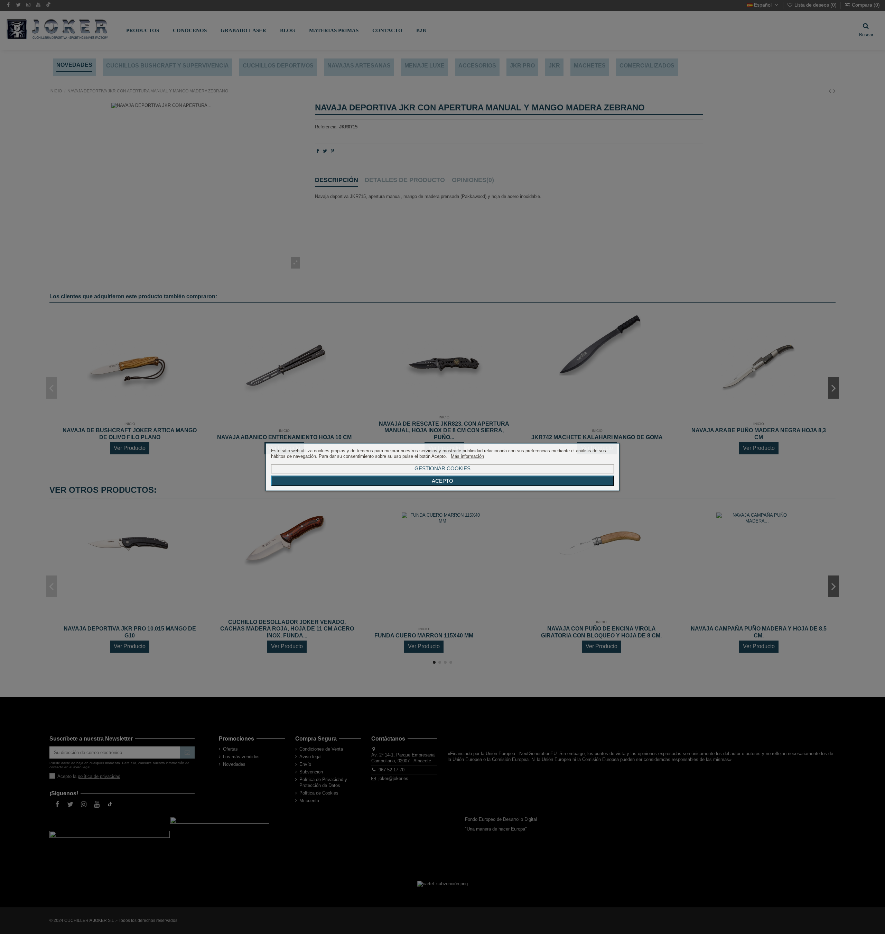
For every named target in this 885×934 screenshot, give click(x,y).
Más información (467, 456)
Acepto (442, 481)
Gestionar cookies (442, 468)
